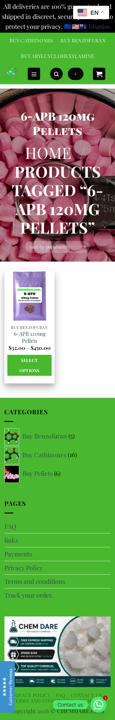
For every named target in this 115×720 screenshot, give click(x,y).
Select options (29, 365)
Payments (18, 554)
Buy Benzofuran (83, 40)
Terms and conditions (34, 581)
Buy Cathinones (31, 40)
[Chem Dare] (13, 74)
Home (48, 152)
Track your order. (28, 595)
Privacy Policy (23, 567)
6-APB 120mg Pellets (29, 337)
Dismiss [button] (99, 26)
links (11, 540)
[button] (34, 74)
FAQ (10, 526)
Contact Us (86, 695)
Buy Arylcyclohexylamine (57, 56)
